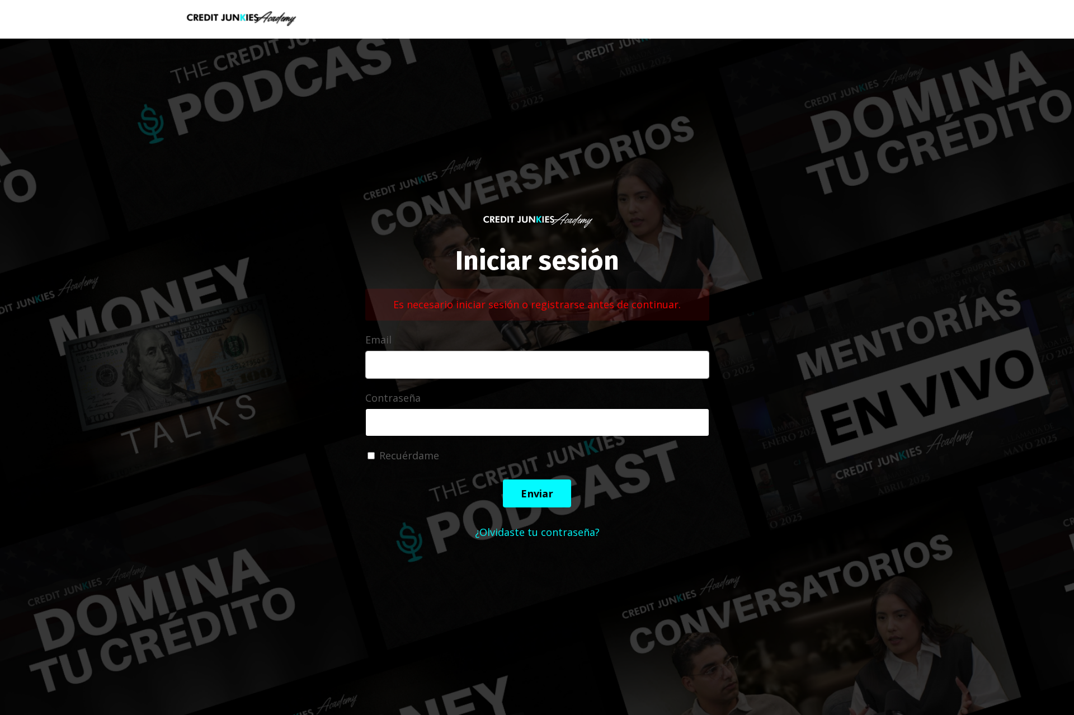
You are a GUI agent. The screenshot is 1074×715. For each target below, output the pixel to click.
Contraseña (393, 397)
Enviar (537, 493)
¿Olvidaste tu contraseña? (537, 532)
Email (378, 339)
